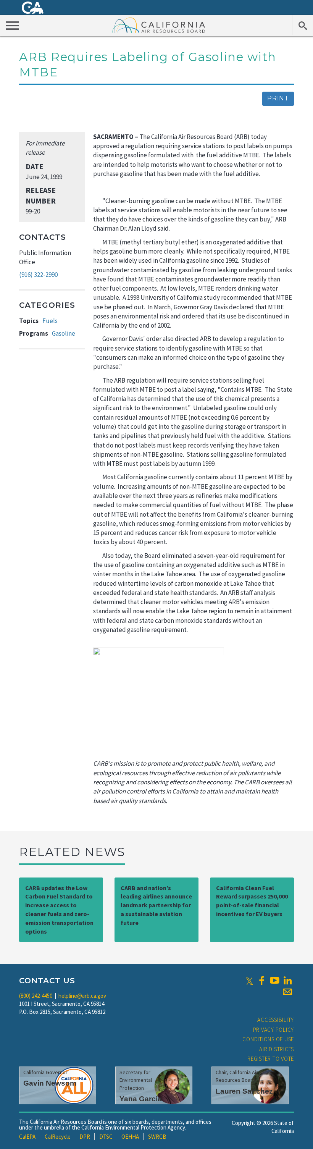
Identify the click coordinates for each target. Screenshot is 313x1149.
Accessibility (275, 1019)
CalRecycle (58, 1136)
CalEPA (27, 1136)
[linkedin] (287, 981)
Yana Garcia (140, 1099)
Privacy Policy (273, 1029)
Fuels (50, 321)
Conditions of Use (268, 1039)
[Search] (302, 25)
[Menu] (12, 25)
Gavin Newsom (49, 1083)
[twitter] (249, 981)
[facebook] (261, 981)
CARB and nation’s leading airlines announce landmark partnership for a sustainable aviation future (156, 905)
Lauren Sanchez (244, 1091)
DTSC (106, 1136)
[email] (287, 992)
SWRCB (157, 1136)
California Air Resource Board (159, 24)
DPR (84, 1136)
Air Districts (276, 1049)
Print (278, 98)
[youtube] (274, 981)
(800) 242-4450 (35, 995)
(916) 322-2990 (38, 274)
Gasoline (63, 333)
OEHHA (130, 1136)
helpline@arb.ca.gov (82, 995)
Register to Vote (270, 1058)
